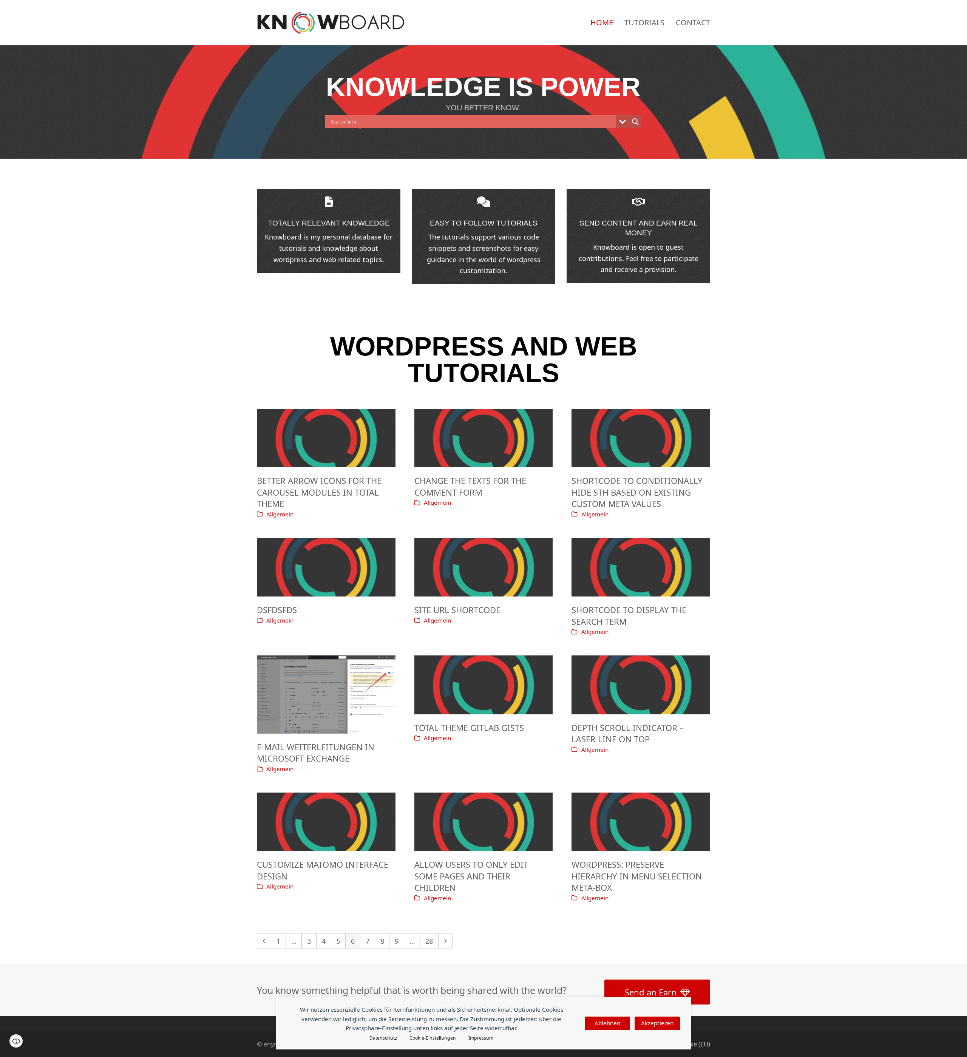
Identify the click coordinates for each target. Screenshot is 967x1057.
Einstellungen (16, 1041)
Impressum (480, 1038)
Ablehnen (607, 1023)
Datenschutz (383, 1038)
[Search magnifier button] (635, 121)
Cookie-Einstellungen (432, 1038)
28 (431, 941)
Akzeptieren (657, 1023)
